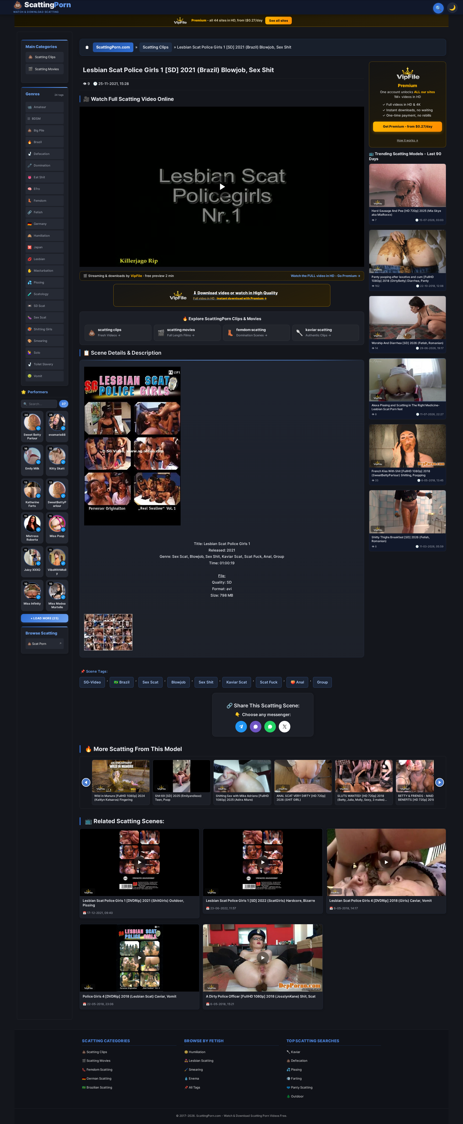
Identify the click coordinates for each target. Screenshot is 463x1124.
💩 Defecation (296, 1060)
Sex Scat (150, 682)
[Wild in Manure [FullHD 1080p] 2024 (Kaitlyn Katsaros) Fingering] (121, 776)
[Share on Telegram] (241, 726)
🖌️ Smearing (193, 1069)
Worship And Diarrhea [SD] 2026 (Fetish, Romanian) (407, 343)
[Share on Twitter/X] (284, 726)
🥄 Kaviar (293, 1052)
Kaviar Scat (236, 682)
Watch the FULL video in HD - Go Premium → (326, 276)
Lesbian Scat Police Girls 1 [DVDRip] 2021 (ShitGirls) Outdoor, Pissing (133, 902)
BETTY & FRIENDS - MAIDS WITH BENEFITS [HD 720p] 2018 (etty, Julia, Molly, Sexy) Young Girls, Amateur (424, 799)
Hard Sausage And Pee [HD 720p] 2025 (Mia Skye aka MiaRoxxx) (406, 212)
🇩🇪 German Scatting (96, 1078)
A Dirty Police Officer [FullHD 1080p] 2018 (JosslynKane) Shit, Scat (260, 996)
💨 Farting (294, 1078)
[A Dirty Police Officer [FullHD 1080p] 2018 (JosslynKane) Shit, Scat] (262, 958)
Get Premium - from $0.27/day (407, 126)
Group (322, 682)
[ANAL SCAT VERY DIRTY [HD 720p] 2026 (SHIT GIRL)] (303, 776)
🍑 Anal (297, 682)
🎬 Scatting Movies (96, 1060)
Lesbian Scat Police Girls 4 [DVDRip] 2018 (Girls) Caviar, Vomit (380, 900)
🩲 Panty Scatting (299, 1087)
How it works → (407, 140)
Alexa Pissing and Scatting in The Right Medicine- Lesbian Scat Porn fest (406, 407)
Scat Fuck (269, 682)
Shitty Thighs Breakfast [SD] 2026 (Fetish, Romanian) (400, 539)
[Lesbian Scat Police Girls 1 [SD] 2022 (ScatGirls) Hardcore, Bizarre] (262, 862)
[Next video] (439, 782)
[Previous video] (86, 782)
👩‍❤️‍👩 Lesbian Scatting (198, 1060)
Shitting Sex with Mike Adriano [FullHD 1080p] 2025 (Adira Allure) (242, 797)
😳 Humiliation (194, 1052)
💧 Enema (191, 1078)
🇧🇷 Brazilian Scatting (97, 1087)
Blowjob (178, 682)
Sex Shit (206, 682)
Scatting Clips (156, 47)
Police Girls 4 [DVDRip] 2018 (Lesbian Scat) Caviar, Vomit (129, 996)
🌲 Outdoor (295, 1096)
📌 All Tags (192, 1087)
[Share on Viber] (255, 726)
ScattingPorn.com (113, 47)
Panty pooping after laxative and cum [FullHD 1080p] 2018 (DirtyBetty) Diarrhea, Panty (403, 279)
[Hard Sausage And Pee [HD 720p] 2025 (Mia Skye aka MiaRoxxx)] (407, 185)
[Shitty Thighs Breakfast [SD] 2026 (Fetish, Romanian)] (407, 511)
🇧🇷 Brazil (121, 682)
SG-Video (92, 682)
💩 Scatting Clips (94, 1052)
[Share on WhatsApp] (270, 726)
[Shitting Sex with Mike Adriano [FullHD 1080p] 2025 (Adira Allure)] (242, 776)
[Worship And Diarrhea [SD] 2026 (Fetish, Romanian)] (407, 317)
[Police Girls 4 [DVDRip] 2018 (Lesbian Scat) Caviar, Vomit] (139, 958)
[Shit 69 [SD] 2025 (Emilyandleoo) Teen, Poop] (181, 776)
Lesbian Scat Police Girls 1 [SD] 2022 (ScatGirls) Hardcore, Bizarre (260, 900)
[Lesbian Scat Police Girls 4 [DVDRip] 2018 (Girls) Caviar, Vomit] (386, 862)
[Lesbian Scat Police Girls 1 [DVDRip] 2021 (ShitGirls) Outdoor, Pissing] (139, 862)
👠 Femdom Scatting (97, 1069)
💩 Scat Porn (36, 644)
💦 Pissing (294, 1069)
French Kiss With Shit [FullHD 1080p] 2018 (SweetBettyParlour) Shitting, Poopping (401, 473)
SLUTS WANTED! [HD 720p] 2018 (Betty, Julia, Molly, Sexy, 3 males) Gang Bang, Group (361, 799)
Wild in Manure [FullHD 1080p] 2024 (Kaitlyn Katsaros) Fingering (119, 797)
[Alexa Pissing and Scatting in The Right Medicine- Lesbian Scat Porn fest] (407, 379)
